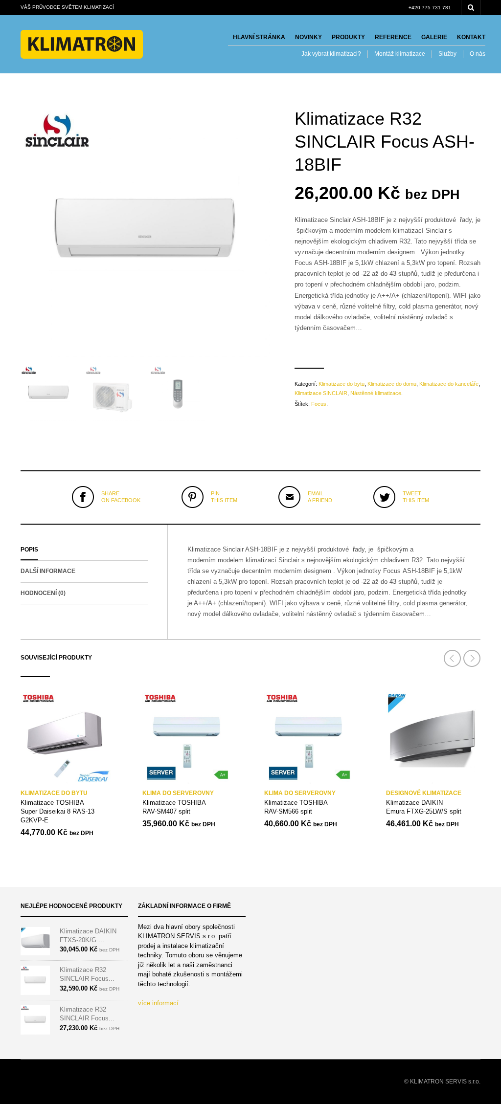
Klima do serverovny (178, 793)
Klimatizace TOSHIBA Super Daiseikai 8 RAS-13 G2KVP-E (57, 811)
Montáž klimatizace (399, 53)
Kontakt (471, 37)
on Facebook (120, 496)
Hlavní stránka (259, 37)
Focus (318, 404)
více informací (158, 1003)
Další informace (48, 571)
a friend (320, 496)
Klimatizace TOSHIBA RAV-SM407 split (174, 807)
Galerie (434, 37)
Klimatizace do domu (391, 384)
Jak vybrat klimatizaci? (331, 53)
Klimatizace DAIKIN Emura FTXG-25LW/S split (423, 807)
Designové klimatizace (423, 793)
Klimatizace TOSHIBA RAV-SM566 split (296, 807)
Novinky (308, 37)
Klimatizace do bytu (341, 384)
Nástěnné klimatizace (375, 393)
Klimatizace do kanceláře (448, 384)
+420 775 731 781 (430, 7)
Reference (393, 37)
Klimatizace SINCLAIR (321, 393)
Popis (29, 549)
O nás (477, 53)
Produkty (348, 37)
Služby (447, 53)
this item (224, 496)
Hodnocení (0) (43, 593)
